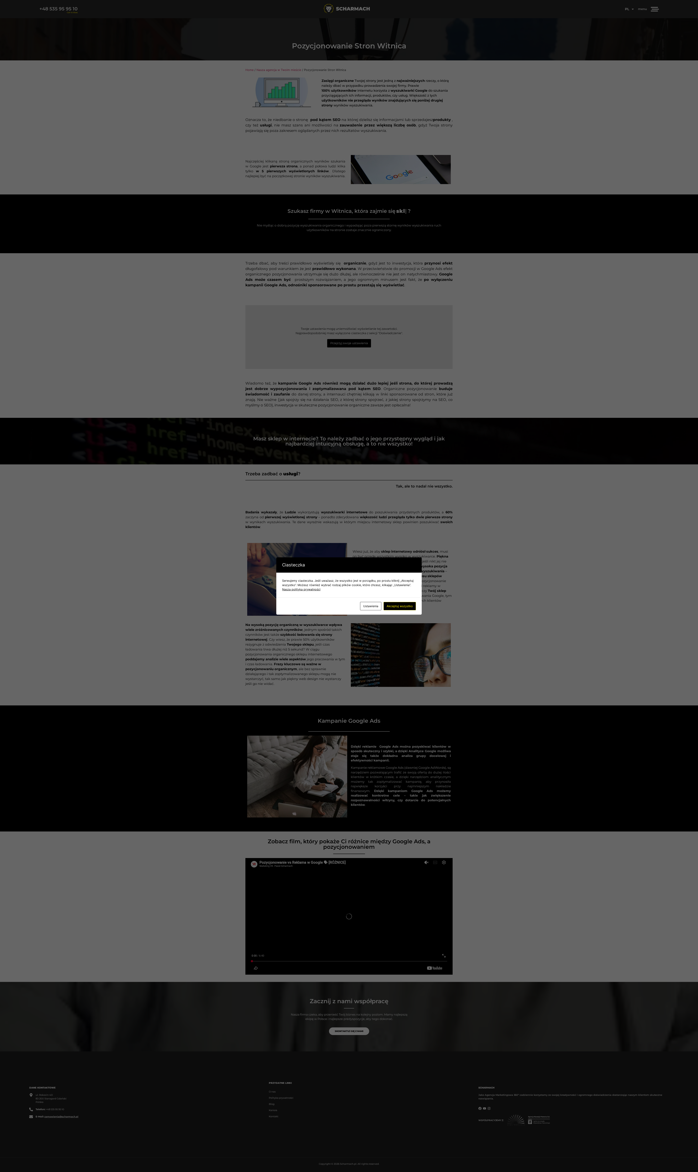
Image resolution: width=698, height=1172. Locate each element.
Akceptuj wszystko (400, 606)
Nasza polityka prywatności (301, 589)
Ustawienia (370, 606)
